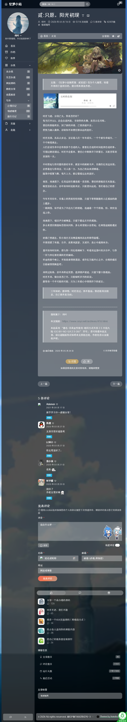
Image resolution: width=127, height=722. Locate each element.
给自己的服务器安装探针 (59, 639)
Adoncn (50, 404)
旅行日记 (18, 116)
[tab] (51, 592)
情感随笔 (18, 111)
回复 (49, 418)
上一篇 (43, 384)
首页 (45, 36)
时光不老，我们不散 (57, 610)
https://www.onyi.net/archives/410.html (85, 321)
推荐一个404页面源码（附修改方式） (66, 619)
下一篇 (116, 384)
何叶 (44, 22)
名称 (41, 553)
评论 (41, 517)
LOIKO (49, 442)
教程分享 (17, 89)
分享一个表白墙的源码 (58, 600)
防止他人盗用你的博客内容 (61, 629)
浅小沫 (49, 461)
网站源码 (17, 83)
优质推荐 (17, 94)
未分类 (17, 71)
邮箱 (85, 553)
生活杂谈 (17, 77)
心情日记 (18, 105)
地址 (40, 565)
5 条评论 (97, 22)
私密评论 (110, 545)
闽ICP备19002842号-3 (79, 716)
